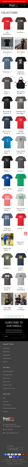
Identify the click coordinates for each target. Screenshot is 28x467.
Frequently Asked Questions (10, 408)
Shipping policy (10, 463)
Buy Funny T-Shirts (7, 132)
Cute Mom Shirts (7, 209)
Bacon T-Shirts (7, 93)
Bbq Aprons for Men (21, 93)
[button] (3, 5)
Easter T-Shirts (6, 378)
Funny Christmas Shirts (20, 308)
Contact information (18, 463)
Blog (4, 398)
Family (20, 228)
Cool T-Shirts (7, 189)
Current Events (20, 190)
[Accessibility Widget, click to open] (25, 233)
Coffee (6, 171)
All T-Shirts (21, 52)
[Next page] (22, 316)
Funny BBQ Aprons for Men (7, 308)
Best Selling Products (7, 112)
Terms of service (22, 461)
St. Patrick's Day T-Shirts (9, 388)
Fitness (6, 268)
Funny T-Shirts (6, 381)
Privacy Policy (6, 348)
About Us (5, 362)
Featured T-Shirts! (21, 243)
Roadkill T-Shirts (11, 459)
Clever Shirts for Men (21, 152)
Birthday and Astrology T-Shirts (20, 112)
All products (7, 52)
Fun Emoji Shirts (7, 289)
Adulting (20, 32)
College (19, 171)
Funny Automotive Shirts (21, 289)
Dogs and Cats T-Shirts (7, 229)
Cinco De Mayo (7, 152)
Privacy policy (15, 461)
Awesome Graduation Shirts (21, 73)
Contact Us (5, 411)
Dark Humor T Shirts (21, 209)
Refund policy (8, 461)
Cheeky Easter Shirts (20, 132)
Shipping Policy (6, 355)
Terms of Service (7, 358)
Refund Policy (6, 351)
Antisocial (6, 72)
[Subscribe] (23, 336)
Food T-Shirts (21, 269)
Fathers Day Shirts (7, 249)
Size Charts (6, 401)
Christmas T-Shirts (7, 375)
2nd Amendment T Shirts (7, 33)
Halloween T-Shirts (7, 385)
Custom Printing (7, 405)
